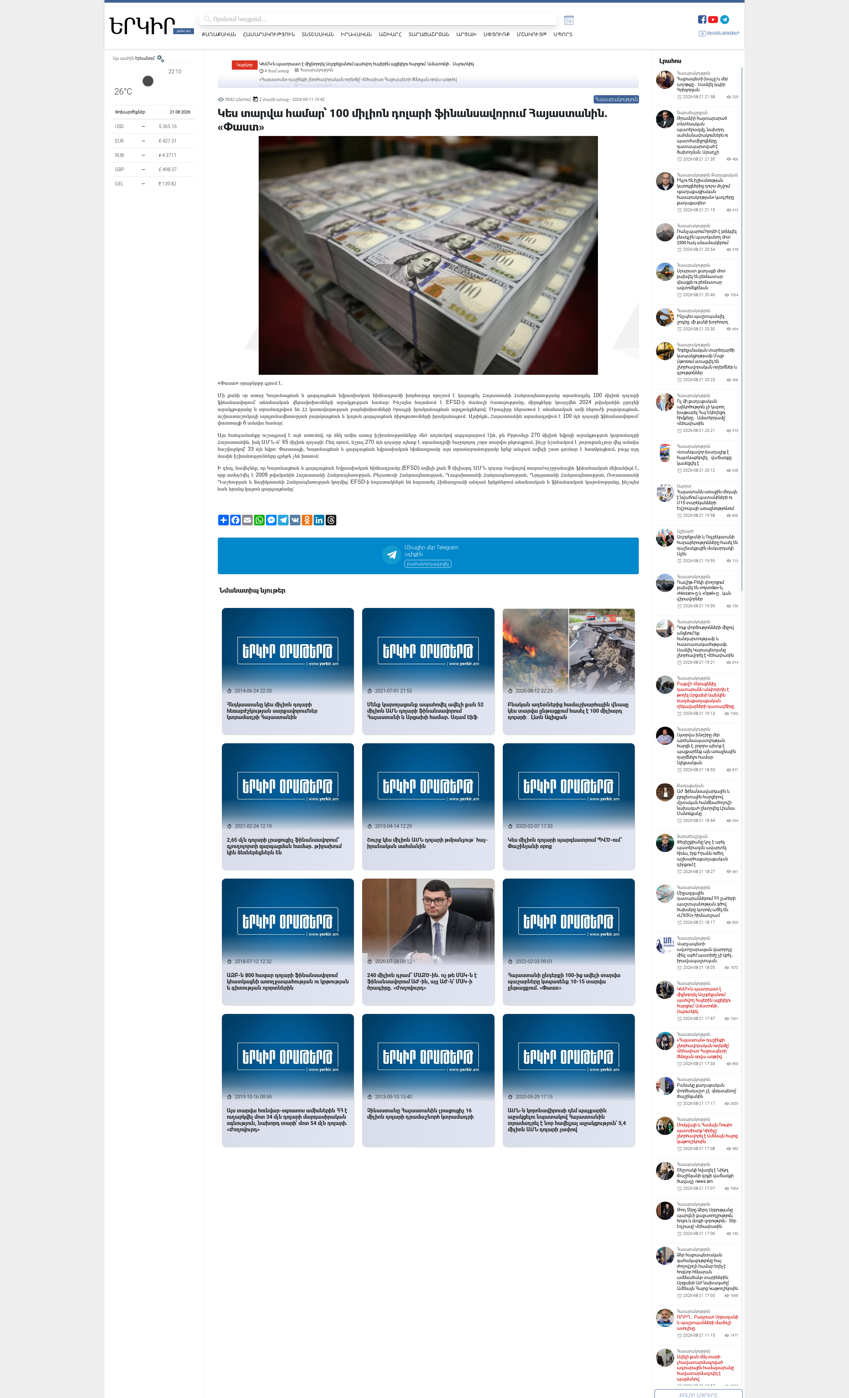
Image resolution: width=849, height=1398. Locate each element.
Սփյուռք (497, 34)
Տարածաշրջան (429, 34)
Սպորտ (563, 34)
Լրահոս (670, 60)
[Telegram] (725, 19)
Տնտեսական (318, 34)
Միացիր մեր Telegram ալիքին (431, 551)
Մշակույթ (532, 34)
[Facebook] (702, 19)
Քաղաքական (219, 34)
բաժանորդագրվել (428, 563)
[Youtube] (713, 19)
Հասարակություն (269, 34)
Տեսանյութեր (723, 33)
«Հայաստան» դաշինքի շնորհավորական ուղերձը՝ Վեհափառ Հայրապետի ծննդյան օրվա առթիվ (358, 63)
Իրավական (356, 34)
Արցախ (466, 34)
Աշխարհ (390, 34)
